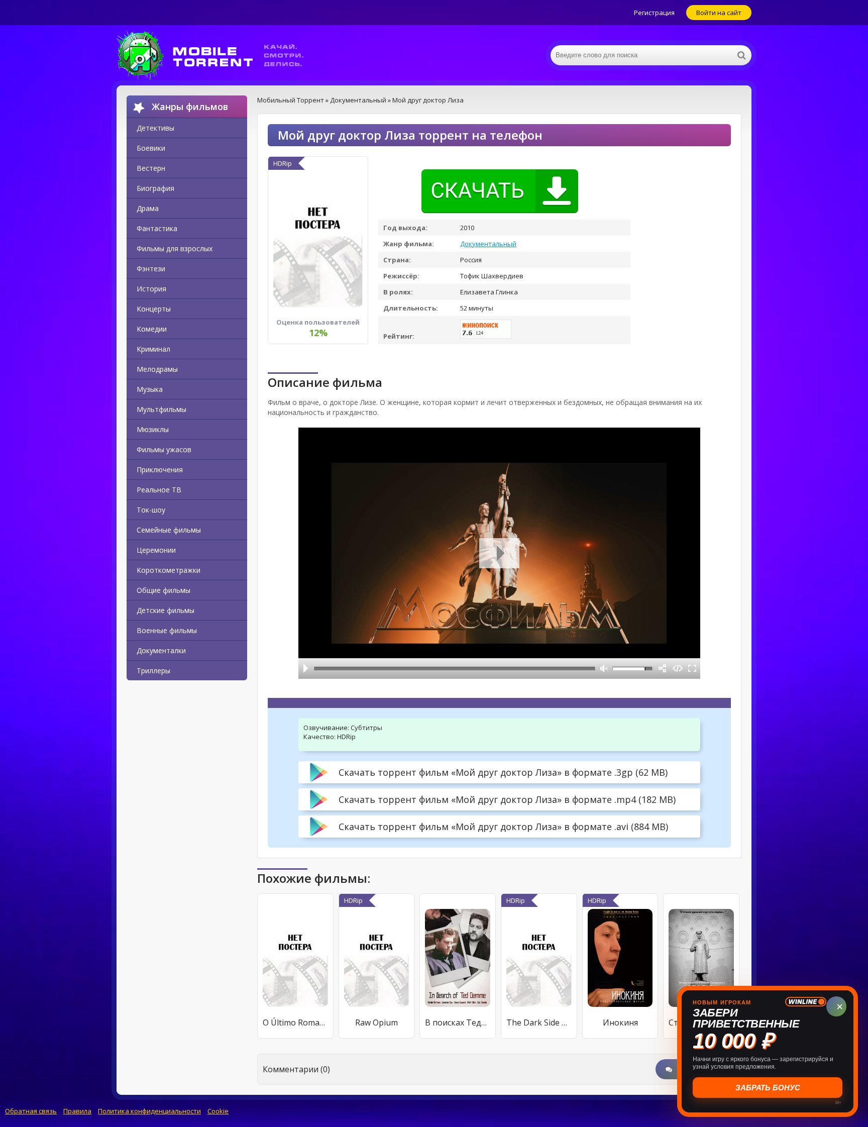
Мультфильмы (161, 409)
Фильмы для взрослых (174, 248)
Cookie (218, 1110)
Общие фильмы (163, 590)
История (151, 288)
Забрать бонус (767, 1087)
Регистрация (654, 12)
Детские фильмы (165, 610)
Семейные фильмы (169, 530)
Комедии (152, 329)
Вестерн (151, 168)
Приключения (160, 469)
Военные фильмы (167, 630)
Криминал (153, 349)
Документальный (488, 243)
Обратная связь (31, 1110)
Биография (155, 188)
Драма (148, 208)
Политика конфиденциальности (149, 1110)
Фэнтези (151, 268)
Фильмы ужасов (164, 449)
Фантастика (157, 228)
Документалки (161, 650)
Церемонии (156, 550)
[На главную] (217, 55)
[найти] (741, 55)
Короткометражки (168, 570)
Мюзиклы (153, 429)
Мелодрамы (157, 369)
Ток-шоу (151, 510)
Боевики (151, 148)
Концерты (154, 309)
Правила (77, 1110)
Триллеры (153, 670)
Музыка (150, 389)
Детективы (155, 128)
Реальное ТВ (159, 489)
